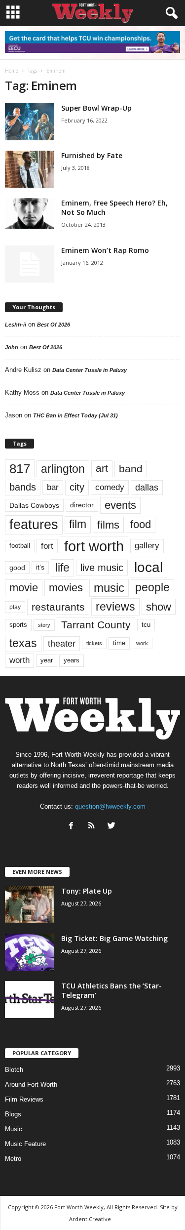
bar (53, 487)
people (152, 587)
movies (66, 587)
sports (18, 624)
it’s (40, 567)
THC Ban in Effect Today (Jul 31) (75, 415)
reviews (115, 606)
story (44, 625)
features (33, 524)
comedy (109, 487)
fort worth (94, 546)
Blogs (13, 1114)
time (119, 643)
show (158, 607)
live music (101, 567)
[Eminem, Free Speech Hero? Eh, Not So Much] (29, 213)
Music (13, 1129)
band (131, 468)
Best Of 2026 (53, 325)
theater (61, 643)
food (140, 525)
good (17, 568)
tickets (94, 643)
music (109, 587)
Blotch (14, 1069)
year (46, 660)
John (11, 347)
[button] (170, 13)
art (102, 468)
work (142, 643)
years (71, 660)
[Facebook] (73, 826)
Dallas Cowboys (34, 505)
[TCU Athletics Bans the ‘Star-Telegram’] (29, 999)
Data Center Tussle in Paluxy (89, 370)
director (82, 505)
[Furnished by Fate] (29, 169)
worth (19, 660)
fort (47, 546)
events (120, 505)
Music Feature (25, 1144)
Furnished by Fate (91, 155)
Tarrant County (96, 624)
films (108, 525)
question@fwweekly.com (110, 806)
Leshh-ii (15, 325)
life (62, 567)
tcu (146, 624)
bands (22, 487)
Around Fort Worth (31, 1084)
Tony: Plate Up (86, 891)
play (15, 607)
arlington (63, 468)
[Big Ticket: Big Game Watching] (29, 952)
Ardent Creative (90, 1219)
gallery (147, 545)
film (77, 524)
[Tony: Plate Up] (29, 904)
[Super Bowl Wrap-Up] (29, 121)
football (19, 545)
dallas (146, 487)
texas (23, 643)
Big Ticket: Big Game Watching (114, 938)
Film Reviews (24, 1099)
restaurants (58, 607)
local (148, 567)
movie (23, 587)
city (77, 487)
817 (19, 468)
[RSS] (93, 826)
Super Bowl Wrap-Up (96, 108)
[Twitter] (113, 826)
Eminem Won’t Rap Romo (105, 250)
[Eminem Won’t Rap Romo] (29, 264)
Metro (13, 1158)
